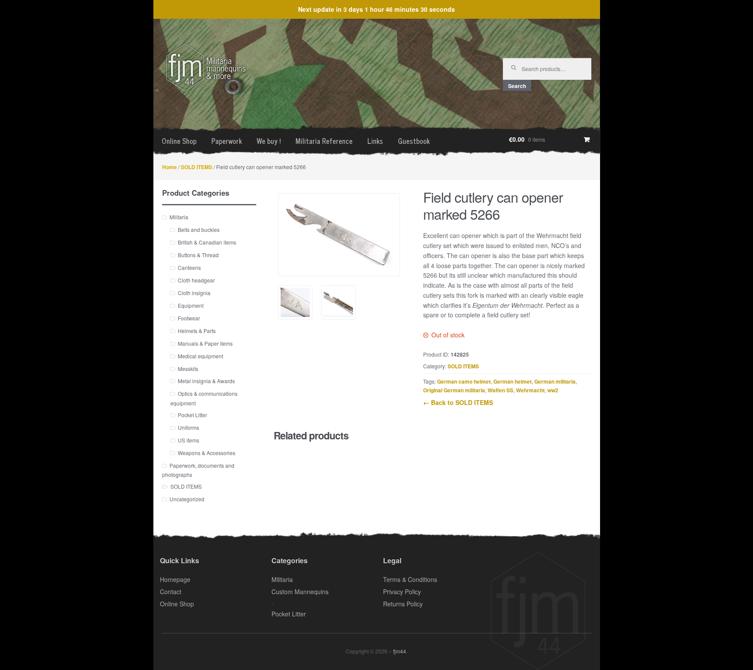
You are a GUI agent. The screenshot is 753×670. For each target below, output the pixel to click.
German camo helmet (464, 381)
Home (169, 167)
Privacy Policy (402, 591)
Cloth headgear (196, 280)
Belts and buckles (199, 229)
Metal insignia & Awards (206, 380)
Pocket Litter (192, 414)
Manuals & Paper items (205, 343)
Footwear (189, 318)
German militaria (555, 381)
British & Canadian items (207, 242)
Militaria (179, 217)
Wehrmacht (530, 390)
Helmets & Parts (197, 330)
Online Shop (179, 140)
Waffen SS (500, 390)
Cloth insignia (194, 292)
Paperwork (226, 140)
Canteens (189, 267)
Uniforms (188, 427)
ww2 (552, 390)
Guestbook (414, 140)
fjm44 (399, 651)
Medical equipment (200, 356)
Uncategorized (187, 499)
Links (375, 140)
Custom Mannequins (300, 591)
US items (188, 440)
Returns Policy (403, 603)
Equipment (191, 305)
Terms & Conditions (410, 579)
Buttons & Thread (198, 254)
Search (517, 86)
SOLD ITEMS (196, 167)
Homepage (175, 579)
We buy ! (269, 140)
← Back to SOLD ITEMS (458, 402)
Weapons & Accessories (206, 452)
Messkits (188, 368)
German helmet (512, 381)
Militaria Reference (324, 140)
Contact (170, 591)
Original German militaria (454, 390)
